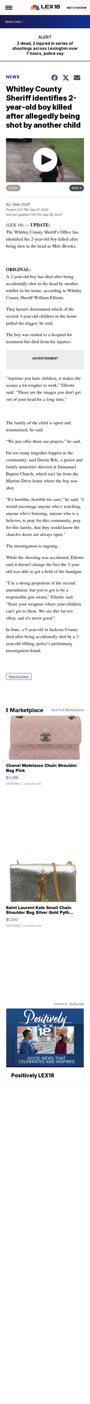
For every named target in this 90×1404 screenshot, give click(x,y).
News (13, 76)
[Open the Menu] (8, 7)
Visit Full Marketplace (67, 710)
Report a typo (19, 676)
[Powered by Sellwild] (77, 1004)
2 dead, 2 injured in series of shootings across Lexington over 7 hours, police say (45, 48)
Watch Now (75, 7)
